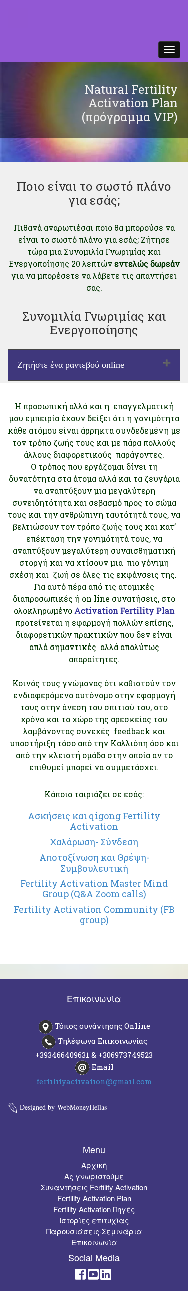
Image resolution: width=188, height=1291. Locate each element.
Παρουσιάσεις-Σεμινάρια (94, 1231)
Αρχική (94, 1165)
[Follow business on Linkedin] (105, 1276)
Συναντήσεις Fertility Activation (94, 1187)
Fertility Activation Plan (94, 1198)
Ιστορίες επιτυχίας (94, 1220)
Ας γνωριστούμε (94, 1176)
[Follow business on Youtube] (93, 1276)
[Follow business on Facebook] (80, 1276)
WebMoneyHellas (82, 1107)
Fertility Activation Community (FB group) (94, 914)
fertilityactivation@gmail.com (94, 1081)
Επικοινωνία (94, 1242)
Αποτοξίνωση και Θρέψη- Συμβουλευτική (94, 862)
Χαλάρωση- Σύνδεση (94, 842)
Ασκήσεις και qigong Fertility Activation (94, 821)
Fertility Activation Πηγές (94, 1209)
